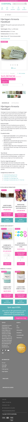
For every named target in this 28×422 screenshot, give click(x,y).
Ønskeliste (13, 9)
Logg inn (18, 9)
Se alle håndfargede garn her (10, 175)
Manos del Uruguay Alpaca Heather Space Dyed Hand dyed (20, 206)
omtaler (12, 73)
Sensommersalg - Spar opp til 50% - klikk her (9, 0)
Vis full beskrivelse (5, 38)
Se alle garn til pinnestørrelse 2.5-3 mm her (14, 180)
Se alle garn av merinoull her (10, 176)
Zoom (14, 68)
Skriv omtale (22, 73)
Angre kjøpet (5, 371)
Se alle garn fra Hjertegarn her (11, 178)
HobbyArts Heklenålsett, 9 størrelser (7, 246)
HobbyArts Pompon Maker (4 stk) (21, 244)
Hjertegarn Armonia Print (7, 206)
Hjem (7, 9)
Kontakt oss (6, 405)
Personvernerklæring (8, 410)
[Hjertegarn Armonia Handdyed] (14, 53)
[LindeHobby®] (6, 3)
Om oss (3, 362)
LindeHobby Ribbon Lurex (20, 287)
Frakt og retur (5, 369)
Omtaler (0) (15, 103)
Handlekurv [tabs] (24, 9)
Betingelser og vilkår (8, 408)
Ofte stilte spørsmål (4, 365)
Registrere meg (21, 318)
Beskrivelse (5, 103)
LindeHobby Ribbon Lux (7, 287)
